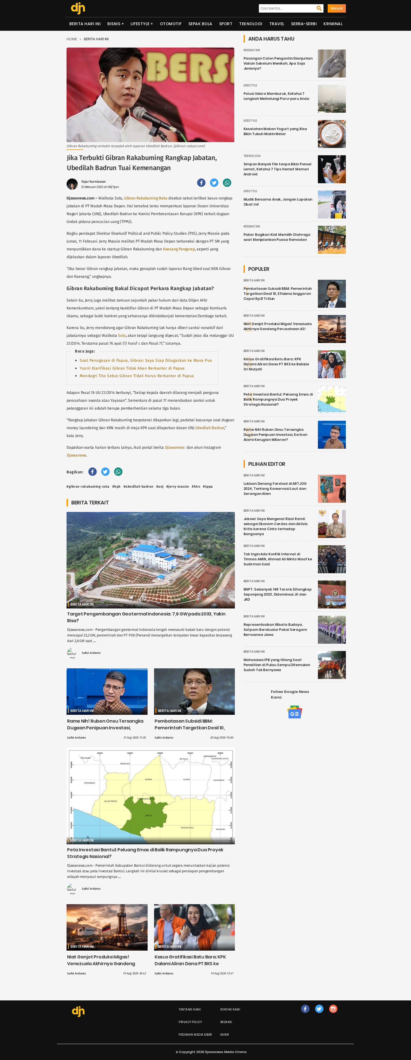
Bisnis (113, 24)
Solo (122, 335)
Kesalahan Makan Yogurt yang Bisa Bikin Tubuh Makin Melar (275, 131)
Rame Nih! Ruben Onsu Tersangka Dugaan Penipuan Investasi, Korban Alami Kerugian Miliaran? (105, 728)
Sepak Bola (200, 24)
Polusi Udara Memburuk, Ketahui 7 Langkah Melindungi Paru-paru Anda (276, 96)
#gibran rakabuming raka (88, 486)
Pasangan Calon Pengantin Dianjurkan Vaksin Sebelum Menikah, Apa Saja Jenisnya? (278, 63)
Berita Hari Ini (85, 24)
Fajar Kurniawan (93, 182)
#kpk (116, 486)
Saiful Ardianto (91, 653)
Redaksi (226, 1022)
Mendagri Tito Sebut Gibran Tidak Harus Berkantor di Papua (137, 375)
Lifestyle (140, 24)
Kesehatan (252, 50)
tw (319, 1014)
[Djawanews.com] (78, 8)
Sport (226, 24)
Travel (276, 24)
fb (305, 1014)
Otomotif (171, 24)
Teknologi (251, 24)
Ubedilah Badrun (209, 428)
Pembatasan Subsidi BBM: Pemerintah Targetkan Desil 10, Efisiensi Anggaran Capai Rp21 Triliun (190, 731)
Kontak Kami (230, 1009)
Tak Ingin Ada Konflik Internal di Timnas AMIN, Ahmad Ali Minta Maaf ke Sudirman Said (278, 559)
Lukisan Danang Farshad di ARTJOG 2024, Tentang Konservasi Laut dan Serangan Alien (275, 488)
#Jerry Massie (177, 486)
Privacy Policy (190, 1022)
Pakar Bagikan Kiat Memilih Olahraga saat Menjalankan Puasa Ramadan (277, 237)
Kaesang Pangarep (179, 249)
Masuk (337, 8)
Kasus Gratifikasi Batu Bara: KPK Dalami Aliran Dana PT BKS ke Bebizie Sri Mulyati (190, 964)
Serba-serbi (304, 24)
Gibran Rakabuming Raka (145, 198)
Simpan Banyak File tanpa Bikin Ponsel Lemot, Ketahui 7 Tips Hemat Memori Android (277, 169)
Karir (224, 1035)
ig (333, 1014)
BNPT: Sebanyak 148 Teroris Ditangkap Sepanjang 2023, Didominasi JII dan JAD (278, 594)
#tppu (208, 486)
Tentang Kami (190, 1009)
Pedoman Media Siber (195, 1035)
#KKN (196, 486)
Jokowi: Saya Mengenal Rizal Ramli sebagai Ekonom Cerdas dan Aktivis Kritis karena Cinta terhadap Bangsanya (276, 526)
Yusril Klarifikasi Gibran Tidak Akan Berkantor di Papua (132, 368)
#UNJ (160, 486)
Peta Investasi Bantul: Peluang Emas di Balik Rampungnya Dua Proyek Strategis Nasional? (278, 399)
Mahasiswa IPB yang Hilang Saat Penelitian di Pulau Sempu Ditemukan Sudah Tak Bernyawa (277, 664)
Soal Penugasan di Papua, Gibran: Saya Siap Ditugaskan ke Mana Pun (146, 360)
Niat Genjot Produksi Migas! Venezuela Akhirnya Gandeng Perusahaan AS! (101, 964)
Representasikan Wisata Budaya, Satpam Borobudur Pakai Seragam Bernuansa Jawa (275, 629)
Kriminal (332, 24)
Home (72, 39)
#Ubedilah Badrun (138, 486)
